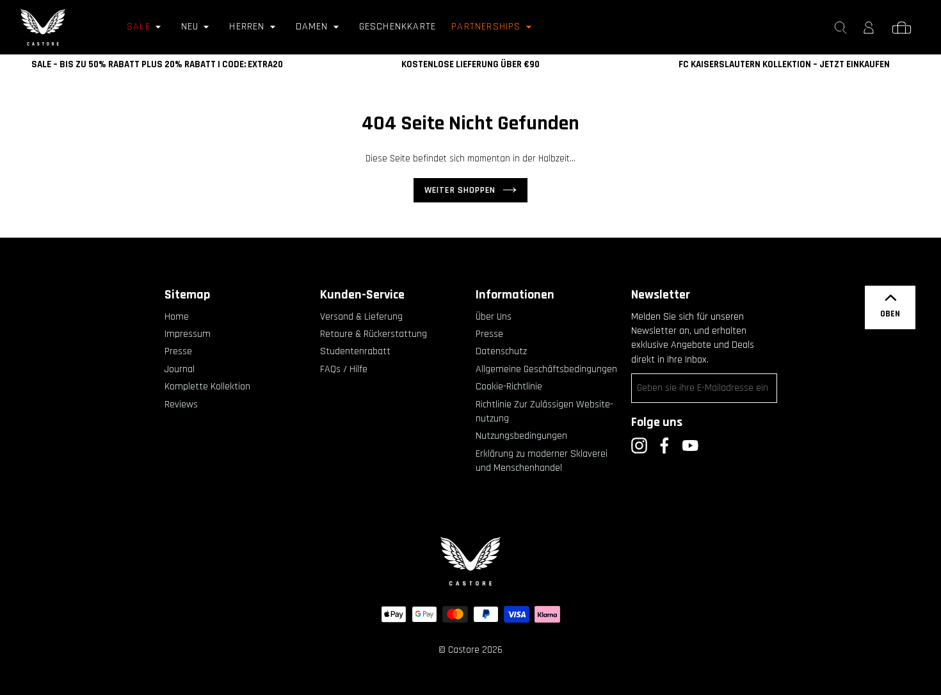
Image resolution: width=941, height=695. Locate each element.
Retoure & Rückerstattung (373, 334)
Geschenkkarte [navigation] (398, 26)
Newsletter (660, 294)
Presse (178, 351)
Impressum (188, 334)
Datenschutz (501, 351)
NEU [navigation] (190, 26)
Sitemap (187, 294)
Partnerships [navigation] (485, 26)
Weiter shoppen (460, 190)
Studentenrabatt (355, 351)
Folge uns (656, 422)
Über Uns (493, 316)
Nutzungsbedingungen (521, 436)
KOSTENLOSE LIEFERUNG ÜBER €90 (470, 64)
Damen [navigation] (312, 26)
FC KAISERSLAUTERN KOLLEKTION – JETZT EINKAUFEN (784, 64)
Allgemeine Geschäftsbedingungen (546, 369)
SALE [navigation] (138, 26)
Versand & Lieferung (361, 316)
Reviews (181, 404)
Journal (180, 369)
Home (177, 316)
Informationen (515, 294)
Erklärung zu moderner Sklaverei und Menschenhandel (541, 461)
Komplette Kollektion (207, 386)
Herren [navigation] (246, 26)
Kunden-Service (362, 294)
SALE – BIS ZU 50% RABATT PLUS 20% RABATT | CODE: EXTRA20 (157, 64)
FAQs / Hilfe (343, 369)
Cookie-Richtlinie (509, 386)
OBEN (890, 314)
